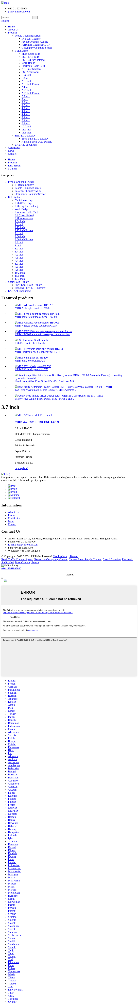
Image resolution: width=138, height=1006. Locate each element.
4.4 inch (26, 114)
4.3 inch (26, 111)
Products (12, 32)
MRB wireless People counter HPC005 (36, 325)
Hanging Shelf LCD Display (37, 141)
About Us (13, 29)
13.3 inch (26, 132)
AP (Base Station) (31, 68)
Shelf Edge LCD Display (35, 138)
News (11, 150)
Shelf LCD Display (25, 135)
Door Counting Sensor (27, 562)
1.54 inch (26, 75)
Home (11, 26)
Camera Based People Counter (85, 559)
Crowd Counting (112, 559)
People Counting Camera (35, 41)
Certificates (14, 147)
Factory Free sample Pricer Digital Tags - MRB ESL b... (45, 398)
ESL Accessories (30, 72)
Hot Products (60, 556)
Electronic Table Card (33, 65)
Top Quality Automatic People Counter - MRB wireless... (45, 389)
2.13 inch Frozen (31, 84)
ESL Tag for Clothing (33, 59)
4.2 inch (26, 108)
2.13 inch (26, 81)
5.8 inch (26, 117)
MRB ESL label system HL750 (31, 369)
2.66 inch (26, 90)
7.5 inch (26, 123)
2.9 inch (26, 96)
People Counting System (28, 35)
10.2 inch (26, 126)
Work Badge (28, 62)
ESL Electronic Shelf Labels (30, 343)
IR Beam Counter (31, 38)
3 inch (25, 99)
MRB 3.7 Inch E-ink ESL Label (37, 421)
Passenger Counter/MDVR (36, 44)
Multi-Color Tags (31, 53)
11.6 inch (26, 129)
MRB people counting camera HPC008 (36, 316)
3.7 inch (26, 105)
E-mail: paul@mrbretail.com (23, 544)
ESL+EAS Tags (30, 56)
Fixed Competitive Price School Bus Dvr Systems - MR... (45, 381)
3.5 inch (26, 102)
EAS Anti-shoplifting (26, 144)
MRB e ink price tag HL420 (30, 360)
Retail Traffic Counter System (17, 559)
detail (25, 468)
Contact (12, 153)
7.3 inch (26, 120)
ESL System (21, 50)
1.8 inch (26, 78)
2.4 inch (26, 87)
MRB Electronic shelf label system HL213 (37, 351)
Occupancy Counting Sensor (37, 47)
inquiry (18, 468)
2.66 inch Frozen (31, 93)
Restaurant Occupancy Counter (50, 559)
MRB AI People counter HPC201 (33, 308)
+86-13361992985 (11, 568)
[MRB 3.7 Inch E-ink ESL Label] (33, 415)
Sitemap (74, 556)
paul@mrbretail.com (19, 11)
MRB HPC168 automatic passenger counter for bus (42, 334)
